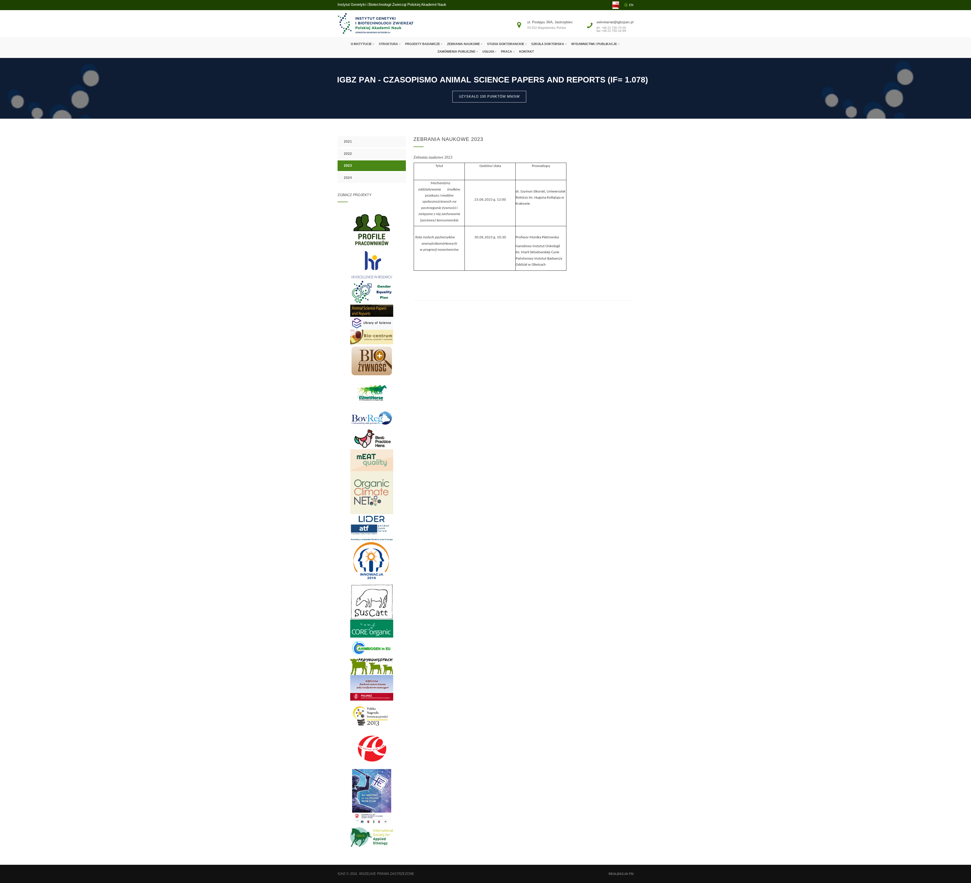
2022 (348, 154)
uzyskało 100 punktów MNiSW (489, 96)
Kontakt (526, 51)
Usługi (488, 51)
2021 (348, 141)
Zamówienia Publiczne (456, 51)
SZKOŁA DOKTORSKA (548, 44)
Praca (507, 51)
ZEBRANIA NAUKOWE (464, 44)
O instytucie (361, 44)
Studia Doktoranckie (506, 44)
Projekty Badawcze (423, 44)
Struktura (389, 44)
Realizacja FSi (621, 874)
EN (631, 5)
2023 (348, 165)
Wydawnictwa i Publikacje (594, 44)
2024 (348, 178)
